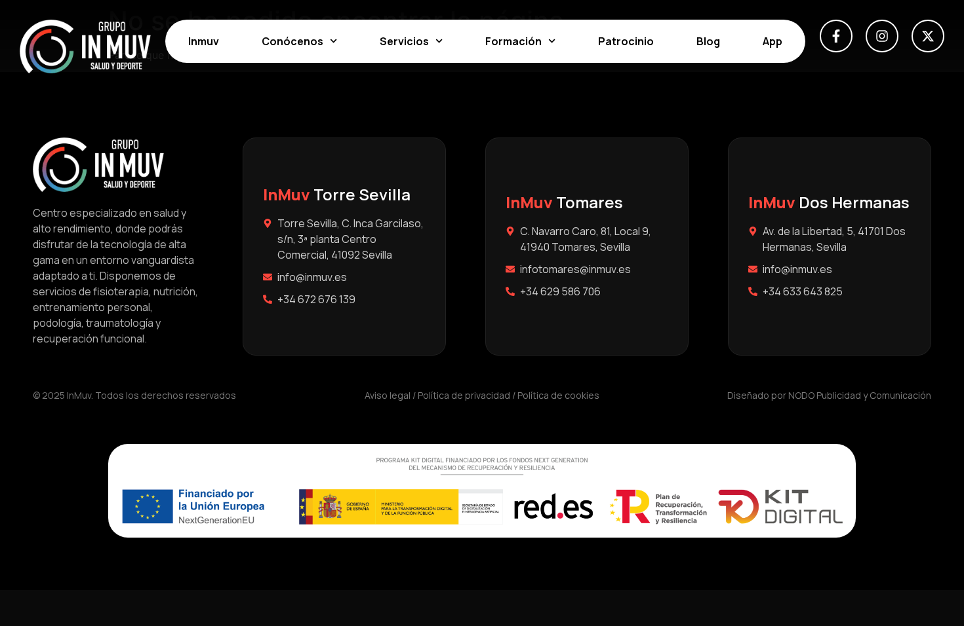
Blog (708, 41)
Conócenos (292, 41)
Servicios (404, 41)
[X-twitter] (928, 36)
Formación (513, 41)
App (772, 41)
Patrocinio (626, 41)
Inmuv (203, 41)
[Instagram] (882, 36)
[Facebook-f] (836, 36)
